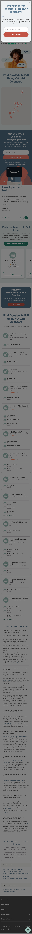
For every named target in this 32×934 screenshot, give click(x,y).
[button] (16, 34)
